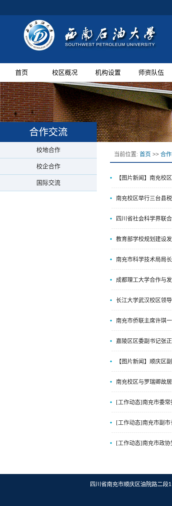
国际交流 (48, 182)
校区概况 (65, 72)
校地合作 (48, 149)
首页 (21, 72)
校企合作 (48, 166)
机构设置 (108, 72)
